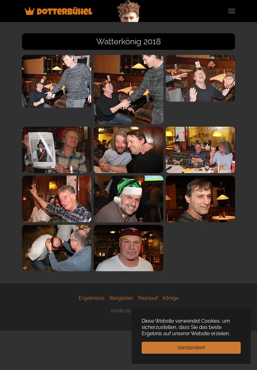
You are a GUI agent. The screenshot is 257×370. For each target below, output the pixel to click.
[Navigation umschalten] (231, 11)
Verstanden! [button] (191, 348)
